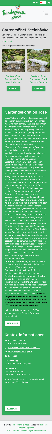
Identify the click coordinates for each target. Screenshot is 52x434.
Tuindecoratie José (20, 425)
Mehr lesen (7, 41)
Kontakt (12, 408)
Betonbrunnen (22, 194)
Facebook (12, 356)
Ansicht (13, 88)
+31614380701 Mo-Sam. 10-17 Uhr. (24, 347)
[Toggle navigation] (46, 13)
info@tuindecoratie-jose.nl (20, 351)
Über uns (12, 323)
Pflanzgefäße (34, 217)
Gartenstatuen (20, 167)
